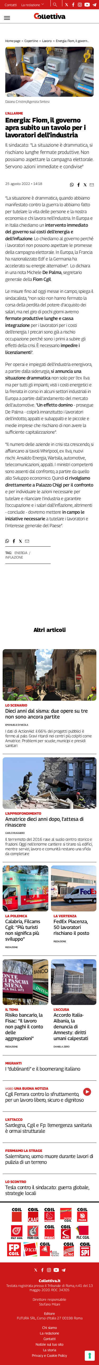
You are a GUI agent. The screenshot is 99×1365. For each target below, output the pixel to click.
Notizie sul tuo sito (49, 1344)
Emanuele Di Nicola (16, 724)
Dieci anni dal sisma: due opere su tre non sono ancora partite (46, 714)
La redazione (30, 5)
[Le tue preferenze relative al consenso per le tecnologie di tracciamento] (90, 1356)
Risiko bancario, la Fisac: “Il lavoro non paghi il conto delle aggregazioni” (24, 1026)
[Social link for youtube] (87, 5)
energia (21, 553)
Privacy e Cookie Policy (49, 1355)
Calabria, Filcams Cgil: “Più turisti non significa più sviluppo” (22, 930)
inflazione (14, 557)
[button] (72, 185)
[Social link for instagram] (80, 5)
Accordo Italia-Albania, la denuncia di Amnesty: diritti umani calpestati (71, 1026)
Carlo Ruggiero (15, 832)
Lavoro (47, 41)
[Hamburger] (7, 18)
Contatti (11, 5)
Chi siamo (49, 1327)
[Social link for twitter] (67, 5)
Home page (12, 41)
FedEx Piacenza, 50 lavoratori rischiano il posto (71, 927)
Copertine (31, 41)
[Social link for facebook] (73, 5)
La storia (49, 1350)
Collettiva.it (49, 1280)
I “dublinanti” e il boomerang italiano (42, 1069)
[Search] (55, 5)
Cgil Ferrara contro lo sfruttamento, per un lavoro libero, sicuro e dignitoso (44, 1097)
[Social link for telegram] (94, 5)
